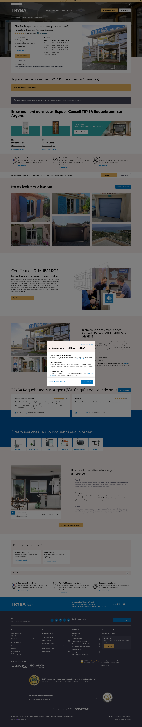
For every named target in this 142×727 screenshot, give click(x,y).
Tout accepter (87, 382)
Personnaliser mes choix (56, 382)
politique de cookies (80, 359)
